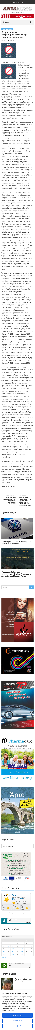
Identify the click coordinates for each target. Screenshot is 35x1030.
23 (22, 952)
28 (13, 955)
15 (17, 949)
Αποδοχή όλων (17, 1015)
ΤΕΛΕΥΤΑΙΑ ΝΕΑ (7, 29)
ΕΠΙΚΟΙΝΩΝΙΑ (20, 2)
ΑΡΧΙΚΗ (13, 2)
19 (3, 952)
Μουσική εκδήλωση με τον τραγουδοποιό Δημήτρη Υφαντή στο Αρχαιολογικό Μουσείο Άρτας (16, 574)
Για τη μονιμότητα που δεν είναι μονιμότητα (23, 980)
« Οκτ (3, 957)
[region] (17, 1010)
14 (13, 949)
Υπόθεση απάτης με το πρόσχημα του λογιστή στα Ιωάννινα (16, 543)
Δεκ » (6, 957)
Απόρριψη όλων (17, 1026)
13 (8, 949)
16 (22, 949)
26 (3, 955)
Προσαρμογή (17, 1021)
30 (22, 955)
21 (13, 952)
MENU (6, 22)
